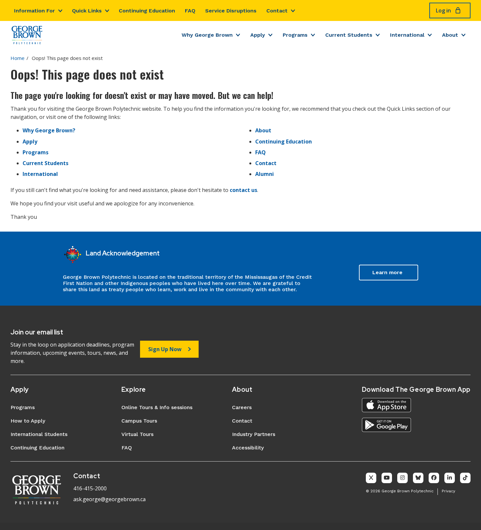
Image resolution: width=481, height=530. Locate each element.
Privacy (448, 491)
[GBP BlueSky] (418, 478)
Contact (277, 11)
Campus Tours (139, 421)
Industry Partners (253, 434)
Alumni (264, 174)
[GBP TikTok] (465, 478)
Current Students (348, 35)
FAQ (190, 11)
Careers (242, 407)
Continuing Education (147, 11)
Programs (295, 35)
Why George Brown (207, 35)
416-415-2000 (90, 488)
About (450, 35)
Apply (257, 35)
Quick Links (87, 11)
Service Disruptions (231, 11)
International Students (38, 434)
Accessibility (248, 448)
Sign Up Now (165, 349)
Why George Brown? (49, 130)
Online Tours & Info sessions (156, 407)
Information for (34, 11)
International (407, 35)
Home (17, 58)
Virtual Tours (137, 434)
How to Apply (27, 421)
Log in (443, 10)
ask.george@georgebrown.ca (109, 499)
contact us (243, 190)
